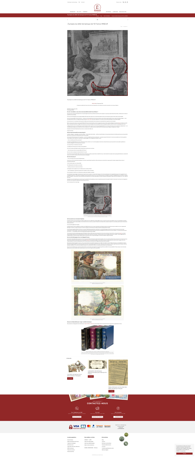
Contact (83, 2)
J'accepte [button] (184, 453)
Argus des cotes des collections (73, 446)
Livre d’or (103, 446)
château (88, 240)
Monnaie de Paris (70, 451)
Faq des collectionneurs (106, 444)
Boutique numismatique (72, 2)
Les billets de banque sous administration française (74, 375)
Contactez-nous (97, 417)
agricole (120, 233)
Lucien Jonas (89, 119)
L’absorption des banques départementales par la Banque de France (97, 372)
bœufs (119, 123)
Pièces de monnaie (71, 449)
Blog (103, 439)
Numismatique (70, 439)
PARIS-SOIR (94, 103)
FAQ (79, 2)
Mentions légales (105, 449)
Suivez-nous (118, 2)
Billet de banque (70, 448)
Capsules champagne (71, 443)
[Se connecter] (125, 2)
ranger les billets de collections (89, 323)
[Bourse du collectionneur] (97, 8)
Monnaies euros (70, 444)
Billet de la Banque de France (73, 441)
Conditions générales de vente (108, 448)
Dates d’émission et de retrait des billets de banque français (117, 387)
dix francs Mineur (93, 111)
